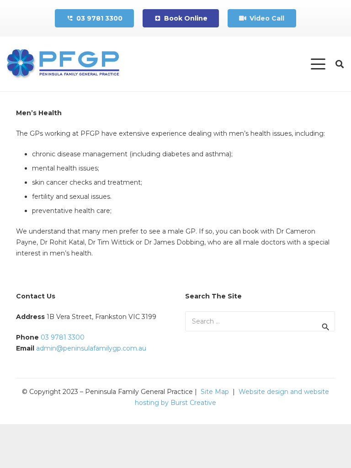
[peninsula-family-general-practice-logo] (62, 64)
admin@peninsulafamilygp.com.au (91, 348)
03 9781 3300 (63, 337)
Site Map (215, 392)
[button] (318, 64)
